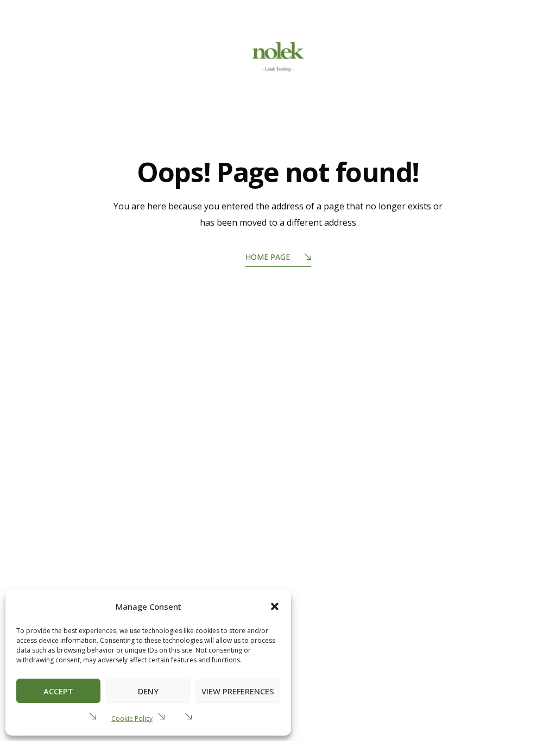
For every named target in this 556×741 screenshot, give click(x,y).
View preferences (237, 691)
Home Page (267, 257)
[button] (274, 606)
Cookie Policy (132, 718)
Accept (58, 691)
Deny (148, 691)
